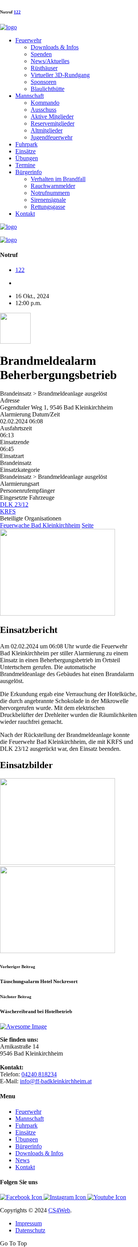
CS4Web (59, 1210)
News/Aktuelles (50, 61)
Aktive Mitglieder (52, 116)
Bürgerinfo (28, 172)
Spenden (41, 54)
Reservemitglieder (52, 123)
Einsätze (25, 151)
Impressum (28, 1223)
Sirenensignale (48, 199)
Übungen (26, 158)
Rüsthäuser (44, 68)
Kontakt (25, 213)
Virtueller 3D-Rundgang (60, 75)
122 (17, 12)
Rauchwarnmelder (53, 186)
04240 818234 (39, 1074)
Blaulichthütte (47, 89)
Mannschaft (29, 95)
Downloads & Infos (55, 47)
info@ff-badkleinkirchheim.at (56, 1081)
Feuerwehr (28, 40)
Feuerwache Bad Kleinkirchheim (40, 525)
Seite (88, 525)
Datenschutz (30, 1230)
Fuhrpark (26, 144)
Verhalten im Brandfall (58, 179)
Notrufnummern (50, 193)
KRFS (8, 511)
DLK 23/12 (14, 504)
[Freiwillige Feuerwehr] (8, 27)
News (22, 1160)
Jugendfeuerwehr (51, 137)
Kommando (45, 102)
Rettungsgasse (48, 206)
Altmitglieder (46, 130)
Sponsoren (43, 82)
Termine (25, 165)
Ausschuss (43, 109)
